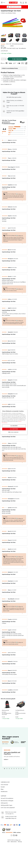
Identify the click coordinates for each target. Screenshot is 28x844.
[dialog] (14, 422)
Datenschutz (14, 841)
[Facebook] (14, 835)
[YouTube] (16, 835)
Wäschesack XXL (5, 710)
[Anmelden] (23, 3)
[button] (4, 768)
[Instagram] (12, 835)
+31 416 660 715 (9, 813)
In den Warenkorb (17, 59)
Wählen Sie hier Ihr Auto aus (15, 6)
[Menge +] (6, 59)
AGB (8, 841)
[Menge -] (2, 59)
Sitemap (20, 841)
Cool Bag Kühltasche (19, 710)
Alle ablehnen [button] (13, 425)
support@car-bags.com (10, 818)
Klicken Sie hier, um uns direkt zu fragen (15, 101)
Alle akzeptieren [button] (14, 429)
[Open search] (21, 3)
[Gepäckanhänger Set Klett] (14, 22)
